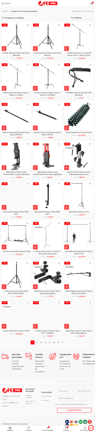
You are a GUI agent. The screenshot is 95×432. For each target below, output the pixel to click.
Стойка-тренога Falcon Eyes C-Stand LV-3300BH (47, 94)
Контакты (45, 400)
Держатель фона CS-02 (79, 212)
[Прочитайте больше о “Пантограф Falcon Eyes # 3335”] (4, 326)
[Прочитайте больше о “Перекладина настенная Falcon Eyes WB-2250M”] (66, 286)
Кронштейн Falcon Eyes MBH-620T (47, 213)
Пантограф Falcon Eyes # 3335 (16, 331)
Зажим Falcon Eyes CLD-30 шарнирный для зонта (78, 173)
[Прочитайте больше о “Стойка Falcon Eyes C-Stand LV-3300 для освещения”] (35, 247)
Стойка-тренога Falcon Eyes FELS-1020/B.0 (47, 332)
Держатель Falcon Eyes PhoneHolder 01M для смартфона (47, 173)
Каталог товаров (28, 396)
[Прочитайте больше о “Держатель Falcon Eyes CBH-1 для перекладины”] (35, 286)
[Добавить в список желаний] (27, 25)
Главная (5, 11)
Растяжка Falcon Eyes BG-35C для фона (79, 94)
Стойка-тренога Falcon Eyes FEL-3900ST (47, 54)
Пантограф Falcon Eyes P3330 (79, 132)
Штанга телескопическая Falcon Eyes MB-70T (47, 133)
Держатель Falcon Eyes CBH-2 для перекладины (79, 332)
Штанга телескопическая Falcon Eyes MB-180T (16, 133)
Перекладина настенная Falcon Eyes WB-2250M (79, 292)
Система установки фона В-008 (16, 251)
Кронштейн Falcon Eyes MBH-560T (16, 213)
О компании (46, 396)
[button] (4, 48)
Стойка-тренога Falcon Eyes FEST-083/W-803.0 (16, 292)
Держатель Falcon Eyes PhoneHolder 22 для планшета (16, 173)
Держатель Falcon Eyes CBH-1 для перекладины (48, 292)
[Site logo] (47, 3)
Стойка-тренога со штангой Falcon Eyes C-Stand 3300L (79, 54)
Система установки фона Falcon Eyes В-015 (79, 252)
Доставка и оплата (30, 402)
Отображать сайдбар (14, 18)
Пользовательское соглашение (15, 424)
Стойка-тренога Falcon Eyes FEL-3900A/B (16, 54)
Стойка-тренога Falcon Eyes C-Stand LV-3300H (16, 94)
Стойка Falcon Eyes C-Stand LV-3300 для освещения (47, 252)
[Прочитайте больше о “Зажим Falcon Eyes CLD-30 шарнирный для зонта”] (66, 167)
